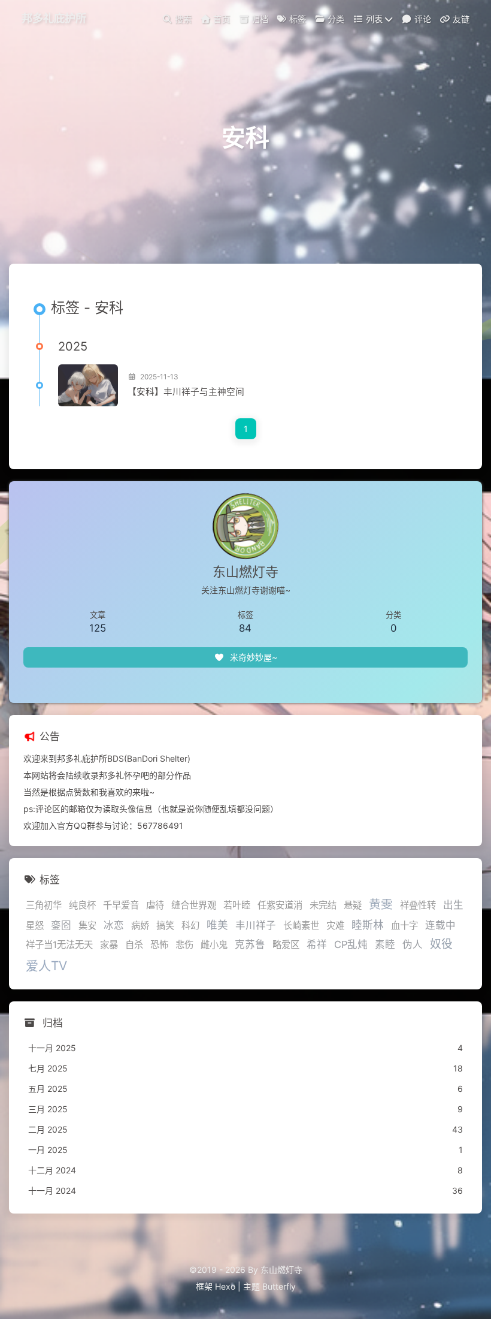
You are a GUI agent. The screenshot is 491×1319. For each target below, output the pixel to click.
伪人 (412, 944)
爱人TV (46, 965)
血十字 (404, 925)
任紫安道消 (279, 905)
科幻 (190, 925)
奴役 (441, 944)
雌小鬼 (214, 944)
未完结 (323, 905)
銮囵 (61, 925)
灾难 (335, 925)
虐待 (155, 905)
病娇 (140, 925)
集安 (87, 925)
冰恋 (114, 925)
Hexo (225, 1286)
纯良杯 (82, 905)
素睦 (385, 944)
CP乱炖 (351, 944)
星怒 (35, 925)
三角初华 (44, 905)
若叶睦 (236, 905)
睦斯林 (367, 925)
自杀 (134, 944)
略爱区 (285, 944)
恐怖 (159, 944)
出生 (453, 905)
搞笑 (165, 925)
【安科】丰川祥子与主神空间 (186, 392)
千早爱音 (121, 905)
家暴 (109, 944)
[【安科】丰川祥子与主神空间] (88, 385)
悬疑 (353, 905)
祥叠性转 (418, 905)
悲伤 (184, 944)
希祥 (317, 944)
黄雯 (381, 904)
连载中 (440, 925)
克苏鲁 (250, 944)
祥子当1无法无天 (59, 944)
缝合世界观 (193, 905)
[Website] (245, 682)
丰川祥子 (255, 925)
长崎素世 (301, 925)
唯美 (217, 925)
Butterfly (279, 1286)
